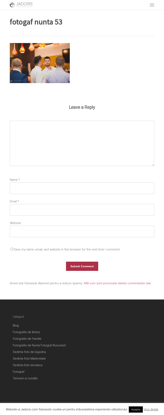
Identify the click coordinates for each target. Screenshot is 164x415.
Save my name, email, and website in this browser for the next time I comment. (67, 249)
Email (14, 201)
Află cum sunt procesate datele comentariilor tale (117, 283)
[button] (152, 5)
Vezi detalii (151, 409)
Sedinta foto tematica (27, 365)
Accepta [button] (135, 409)
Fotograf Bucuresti (53, 345)
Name (15, 180)
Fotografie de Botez (26, 332)
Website (15, 223)
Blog (16, 325)
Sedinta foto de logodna (29, 352)
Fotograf (18, 372)
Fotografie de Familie (27, 339)
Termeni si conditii (25, 378)
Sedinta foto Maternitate (29, 358)
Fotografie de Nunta (26, 345)
